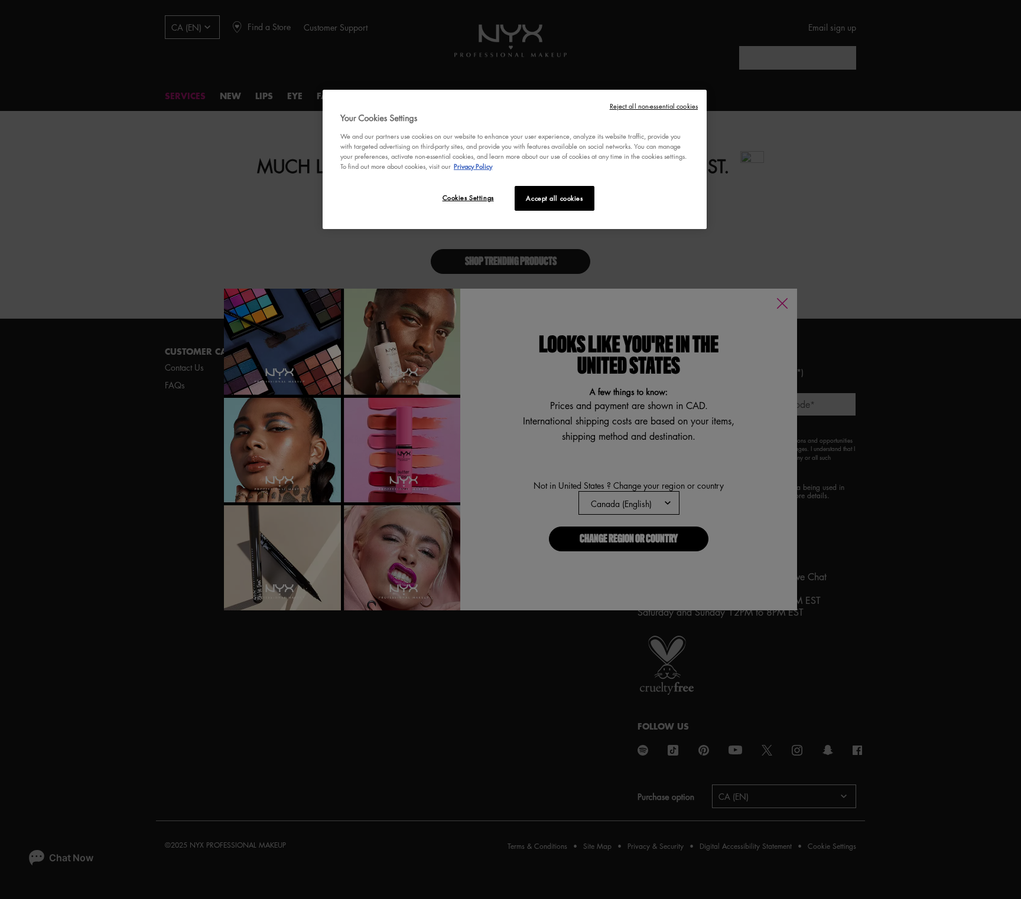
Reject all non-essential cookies (654, 106)
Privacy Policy (473, 166)
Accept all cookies (554, 198)
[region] (515, 159)
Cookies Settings (468, 197)
